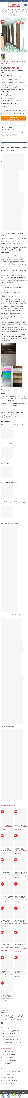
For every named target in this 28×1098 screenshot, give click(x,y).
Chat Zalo (8, 1097)
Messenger (19, 1097)
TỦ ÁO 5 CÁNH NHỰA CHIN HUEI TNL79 (6, 921)
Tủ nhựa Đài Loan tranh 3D (10, 1057)
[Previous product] (15, 15)
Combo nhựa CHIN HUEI (9, 1033)
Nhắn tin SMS (25, 1097)
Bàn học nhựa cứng (8, 1077)
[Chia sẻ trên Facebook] (5, 135)
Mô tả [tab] (2, 143)
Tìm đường (3, 1097)
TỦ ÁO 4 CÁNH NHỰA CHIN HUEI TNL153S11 (20, 824)
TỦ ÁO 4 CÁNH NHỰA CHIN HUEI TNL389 (6, 873)
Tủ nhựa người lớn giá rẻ (9, 1060)
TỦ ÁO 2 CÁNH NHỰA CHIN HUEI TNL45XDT (6, 945)
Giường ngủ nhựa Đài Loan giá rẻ (12, 1042)
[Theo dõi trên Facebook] (2, 1023)
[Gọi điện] (14, 1095)
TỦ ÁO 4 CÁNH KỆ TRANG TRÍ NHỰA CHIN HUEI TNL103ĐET (21, 946)
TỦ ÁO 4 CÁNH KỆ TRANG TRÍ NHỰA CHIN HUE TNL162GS (7, 971)
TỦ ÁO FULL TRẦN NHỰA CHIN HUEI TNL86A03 (21, 897)
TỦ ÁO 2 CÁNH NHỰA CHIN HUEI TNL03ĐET (6, 996)
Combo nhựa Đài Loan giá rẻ (11, 1036)
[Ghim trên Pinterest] (10, 135)
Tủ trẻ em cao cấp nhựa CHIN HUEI (12, 1071)
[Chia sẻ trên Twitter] (7, 135)
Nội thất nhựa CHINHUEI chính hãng (15, 132)
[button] (2, 4)
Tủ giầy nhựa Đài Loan (9, 1054)
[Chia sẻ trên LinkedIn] (13, 135)
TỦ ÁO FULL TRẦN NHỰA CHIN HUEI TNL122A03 (21, 873)
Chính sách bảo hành (7, 1092)
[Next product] (12, 15)
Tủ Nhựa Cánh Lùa (8, 1051)
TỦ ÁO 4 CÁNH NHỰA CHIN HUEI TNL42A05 (6, 849)
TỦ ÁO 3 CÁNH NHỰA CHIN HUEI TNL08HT (6, 824)
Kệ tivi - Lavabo (7, 1063)
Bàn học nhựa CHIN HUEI (10, 1080)
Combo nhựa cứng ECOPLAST (11, 1031)
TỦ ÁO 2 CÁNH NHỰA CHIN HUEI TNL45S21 (20, 921)
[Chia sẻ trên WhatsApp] (2, 135)
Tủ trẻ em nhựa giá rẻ (9, 1074)
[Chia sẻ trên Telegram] (15, 135)
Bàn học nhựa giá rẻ (8, 1083)
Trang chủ (5, 9)
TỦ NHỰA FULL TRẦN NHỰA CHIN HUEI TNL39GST (20, 971)
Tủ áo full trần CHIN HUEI (8, 129)
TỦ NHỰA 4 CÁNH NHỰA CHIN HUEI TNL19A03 (7, 897)
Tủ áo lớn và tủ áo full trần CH (19, 11)
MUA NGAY (4, 829)
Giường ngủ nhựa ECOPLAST (11, 1039)
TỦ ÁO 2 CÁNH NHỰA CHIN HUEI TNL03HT (20, 849)
